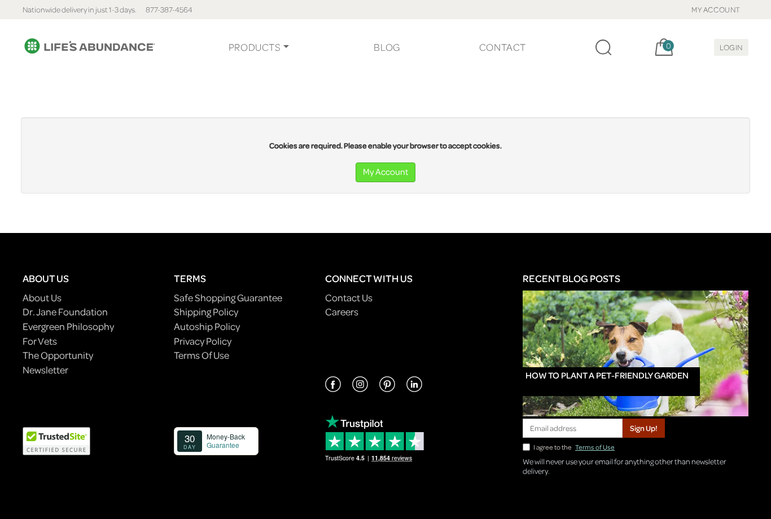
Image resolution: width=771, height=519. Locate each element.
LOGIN (731, 47)
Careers (341, 312)
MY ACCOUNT (716, 9)
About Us (42, 298)
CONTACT (502, 47)
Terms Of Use (201, 355)
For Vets (40, 341)
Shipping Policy (206, 312)
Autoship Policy (207, 326)
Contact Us (349, 298)
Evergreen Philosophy (68, 326)
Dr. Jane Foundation (65, 312)
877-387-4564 (169, 9)
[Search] (603, 47)
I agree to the (574, 447)
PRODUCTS (255, 47)
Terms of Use (595, 447)
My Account (385, 171)
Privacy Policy (202, 341)
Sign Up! (644, 428)
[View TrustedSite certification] (56, 439)
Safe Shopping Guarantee (228, 298)
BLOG (387, 47)
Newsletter (45, 370)
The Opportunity (58, 355)
